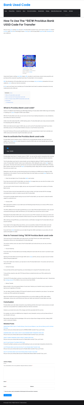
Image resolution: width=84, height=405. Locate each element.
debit (27, 178)
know (45, 173)
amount (11, 280)
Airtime (30, 72)
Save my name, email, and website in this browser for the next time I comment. (21, 391)
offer (26, 76)
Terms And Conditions (31, 11)
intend (14, 141)
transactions (49, 31)
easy (31, 256)
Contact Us (18, 11)
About (24, 11)
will (47, 163)
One (11, 31)
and (50, 29)
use (30, 31)
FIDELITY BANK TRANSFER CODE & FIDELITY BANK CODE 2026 (18, 337)
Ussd (41, 31)
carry (35, 81)
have (22, 166)
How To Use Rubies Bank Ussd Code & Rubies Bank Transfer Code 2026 (20, 351)
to (23, 29)
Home (6, 11)
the (14, 31)
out (38, 81)
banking (40, 81)
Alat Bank (71, 11)
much (6, 31)
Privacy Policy (11, 11)
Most (21, 76)
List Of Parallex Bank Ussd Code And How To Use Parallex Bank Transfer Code (22, 347)
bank (17, 29)
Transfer (24, 69)
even (10, 83)
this (5, 86)
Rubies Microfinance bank (56, 11)
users (13, 112)
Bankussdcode (24, 402)
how (27, 31)
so (4, 31)
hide (11, 92)
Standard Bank (41, 11)
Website (32, 386)
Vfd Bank (65, 11)
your (11, 29)
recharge (7, 280)
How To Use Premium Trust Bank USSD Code (14, 342)
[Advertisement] (29, 45)
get (30, 181)
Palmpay (47, 11)
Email (5, 386)
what (13, 230)
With (5, 81)
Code (43, 31)
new (18, 76)
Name (5, 381)
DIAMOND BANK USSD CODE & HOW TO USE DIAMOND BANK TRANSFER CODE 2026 (24, 332)
